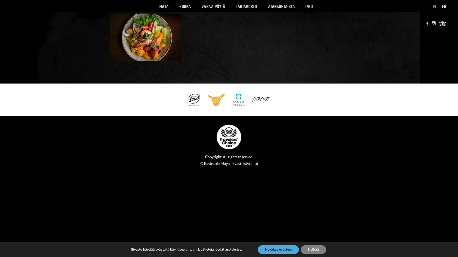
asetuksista (234, 249)
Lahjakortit (247, 6)
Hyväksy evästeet (278, 249)
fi (434, 6)
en (444, 6)
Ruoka (185, 6)
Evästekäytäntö (245, 163)
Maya (164, 6)
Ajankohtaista (281, 6)
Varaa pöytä (213, 6)
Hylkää (313, 249)
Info (309, 6)
